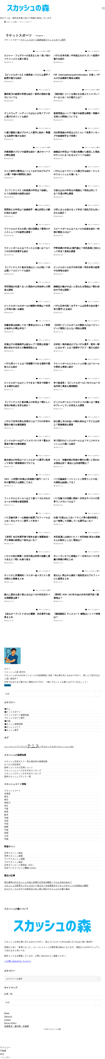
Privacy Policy (10, 1023)
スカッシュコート (12, 727)
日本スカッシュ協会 (13, 853)
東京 (6, 800)
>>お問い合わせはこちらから (17, 961)
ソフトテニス (21, 746)
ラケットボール (65, 747)
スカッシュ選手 (11, 730)
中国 (6, 830)
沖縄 (6, 839)
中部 (6, 824)
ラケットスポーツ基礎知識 (33, 40)
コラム (7, 709)
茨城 (6, 818)
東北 (6, 797)
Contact (7, 685)
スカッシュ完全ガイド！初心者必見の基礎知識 (25, 761)
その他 (7, 721)
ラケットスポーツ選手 (55, 40)
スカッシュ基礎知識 (13, 724)
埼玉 (6, 806)
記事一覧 (8, 994)
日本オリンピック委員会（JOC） (19, 865)
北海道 (7, 793)
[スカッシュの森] (28, 8)
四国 (6, 833)
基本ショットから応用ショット (18, 767)
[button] (103, 8)
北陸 (6, 821)
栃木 (6, 815)
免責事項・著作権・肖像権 (16, 1026)
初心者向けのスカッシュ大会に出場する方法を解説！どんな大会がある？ (38, 882)
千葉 (6, 809)
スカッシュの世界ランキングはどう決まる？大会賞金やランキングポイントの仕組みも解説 (46, 885)
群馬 (6, 812)
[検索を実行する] (98, 694)
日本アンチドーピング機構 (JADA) (20, 868)
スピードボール (9, 747)
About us (8, 1016)
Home (6, 1013)
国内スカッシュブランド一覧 (17, 776)
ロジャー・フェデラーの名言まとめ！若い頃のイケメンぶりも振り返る (37, 889)
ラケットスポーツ (12, 712)
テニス (33, 746)
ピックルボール (53, 746)
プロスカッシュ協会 (13, 862)
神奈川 (7, 803)
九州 (6, 836)
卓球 (71, 747)
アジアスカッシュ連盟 (14, 859)
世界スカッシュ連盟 (13, 856)
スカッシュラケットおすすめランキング (22, 773)
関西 (6, 827)
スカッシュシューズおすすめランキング (22, 770)
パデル (42, 746)
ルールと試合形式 (12, 764)
